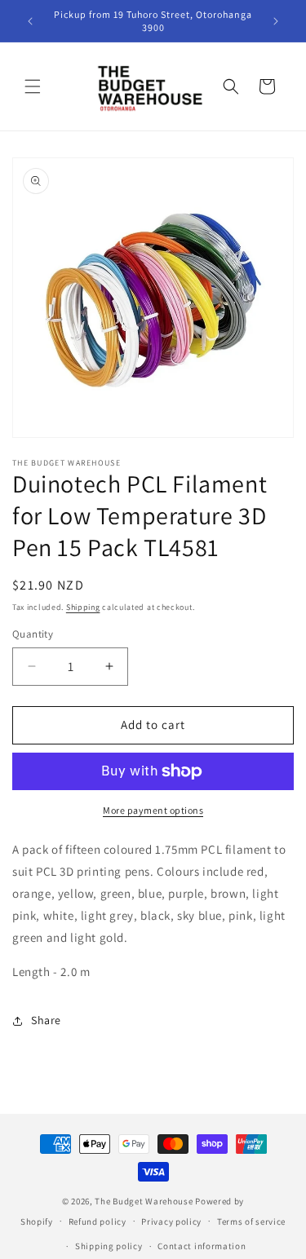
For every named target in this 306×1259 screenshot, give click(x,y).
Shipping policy (109, 1246)
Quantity (32, 634)
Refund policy (97, 1221)
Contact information (201, 1246)
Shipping (83, 607)
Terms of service (251, 1221)
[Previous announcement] (30, 21)
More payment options (153, 810)
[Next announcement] (276, 21)
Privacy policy (171, 1221)
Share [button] (46, 1020)
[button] (33, 86)
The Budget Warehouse (144, 1201)
